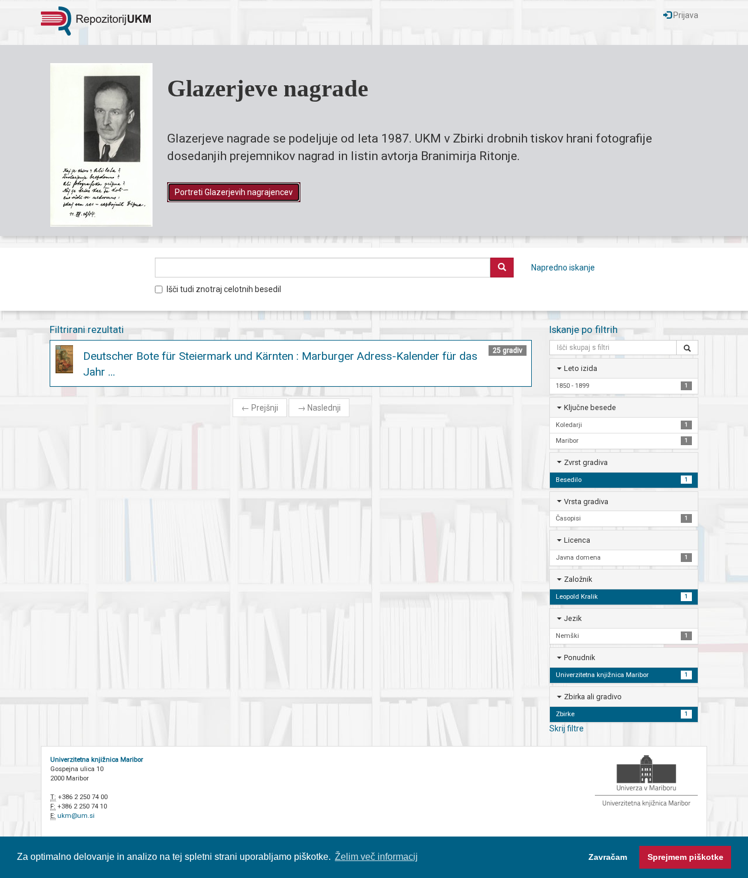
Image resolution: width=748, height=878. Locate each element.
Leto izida (580, 368)
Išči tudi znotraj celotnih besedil (224, 289)
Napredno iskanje (563, 267)
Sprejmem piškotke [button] (685, 857)
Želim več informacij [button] (376, 857)
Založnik (578, 579)
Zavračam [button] (607, 857)
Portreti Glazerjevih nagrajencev (234, 192)
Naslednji (319, 407)
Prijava (684, 15)
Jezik (572, 618)
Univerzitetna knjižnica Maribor (96, 760)
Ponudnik (579, 657)
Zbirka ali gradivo (593, 696)
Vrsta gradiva (586, 501)
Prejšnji (259, 407)
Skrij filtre (566, 728)
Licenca (577, 540)
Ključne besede (590, 407)
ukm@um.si (76, 816)
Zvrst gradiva (586, 462)
